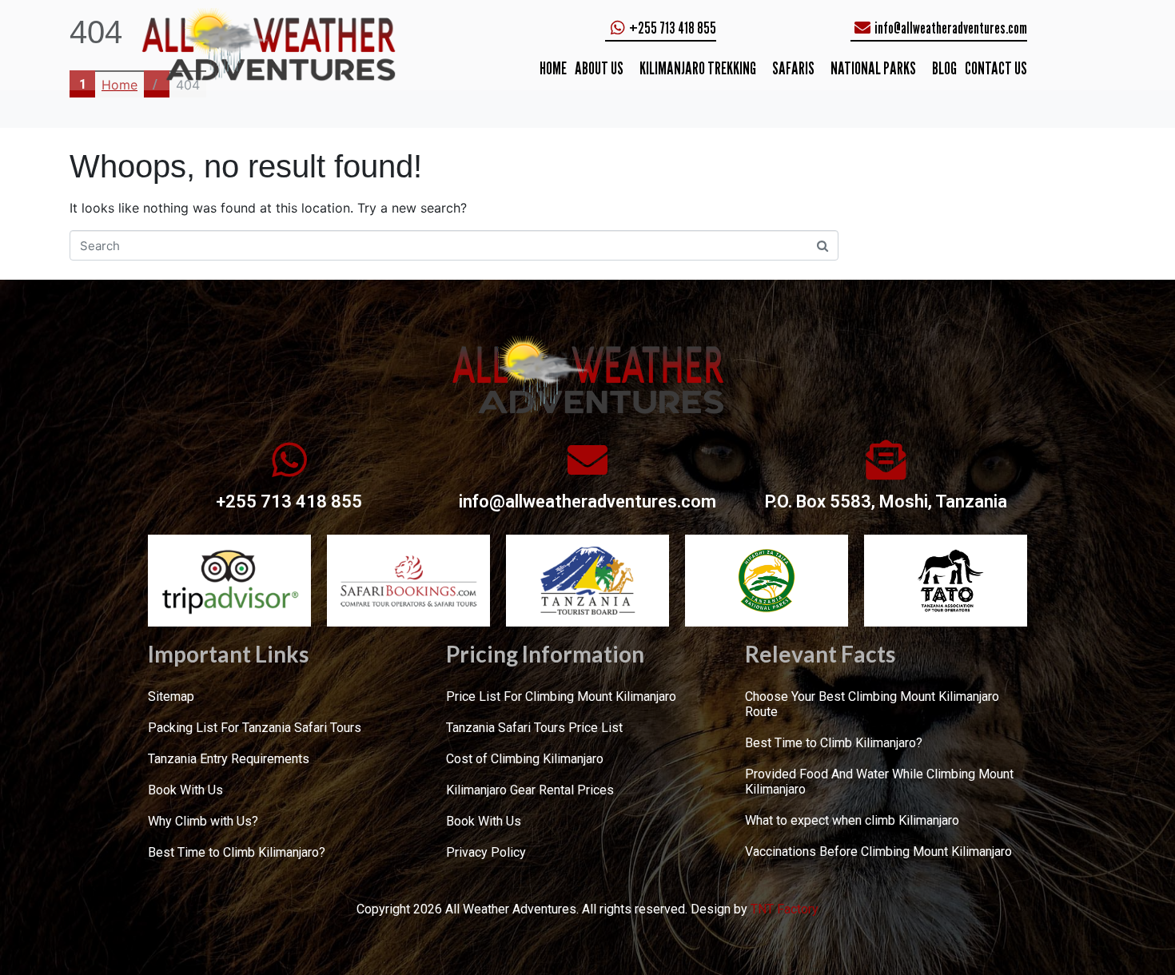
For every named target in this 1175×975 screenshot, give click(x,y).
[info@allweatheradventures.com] (587, 460)
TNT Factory (785, 909)
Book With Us (185, 790)
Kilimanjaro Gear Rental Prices (530, 790)
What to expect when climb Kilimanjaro (852, 820)
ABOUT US (599, 68)
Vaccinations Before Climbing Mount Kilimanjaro (878, 851)
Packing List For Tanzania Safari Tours (254, 727)
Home (553, 68)
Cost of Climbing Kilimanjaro (524, 758)
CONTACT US (996, 68)
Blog (944, 68)
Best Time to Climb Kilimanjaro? (236, 852)
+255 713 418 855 (289, 501)
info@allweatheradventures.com (587, 501)
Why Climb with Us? (203, 821)
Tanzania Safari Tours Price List (534, 727)
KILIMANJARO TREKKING (697, 68)
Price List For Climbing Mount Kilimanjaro (561, 696)
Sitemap (171, 696)
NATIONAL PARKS (873, 68)
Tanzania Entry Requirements (228, 758)
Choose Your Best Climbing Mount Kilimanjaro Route (872, 704)
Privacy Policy (486, 852)
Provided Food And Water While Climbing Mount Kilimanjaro (879, 781)
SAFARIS (793, 68)
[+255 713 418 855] (289, 460)
